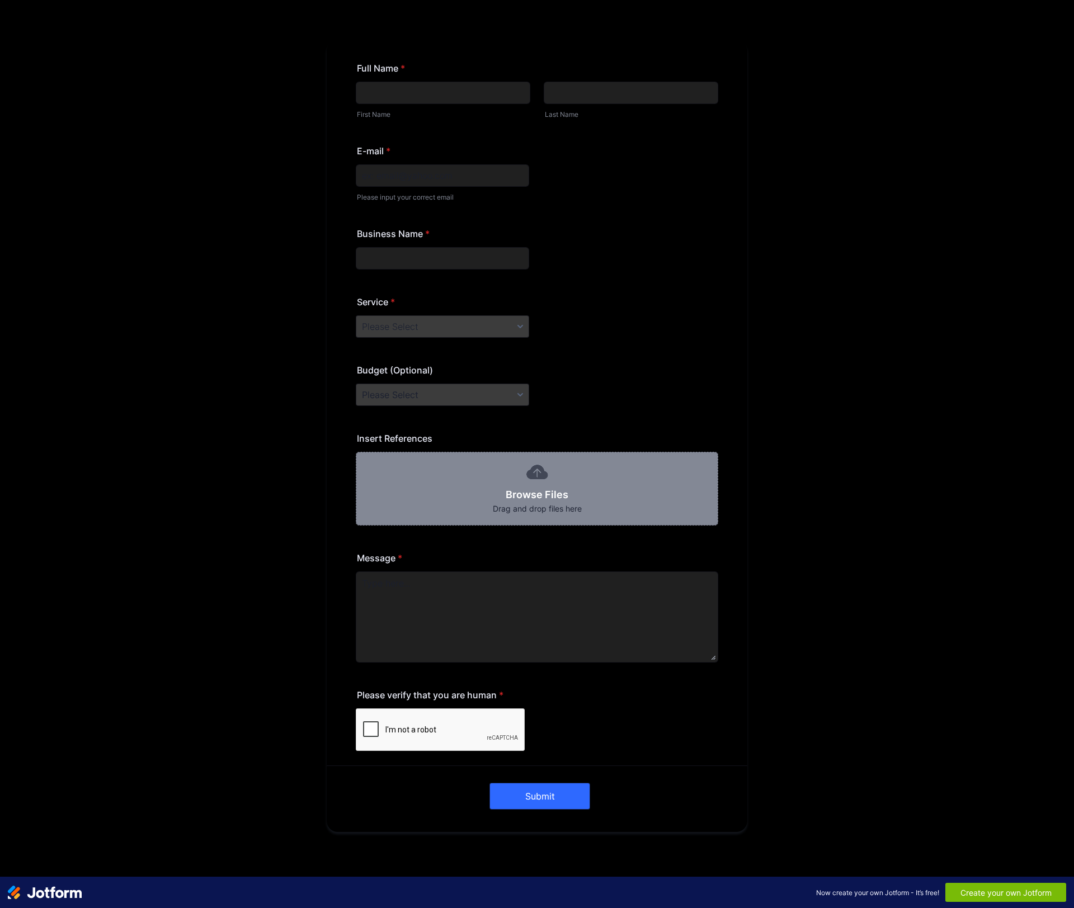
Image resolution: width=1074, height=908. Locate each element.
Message (379, 558)
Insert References (394, 438)
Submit (540, 796)
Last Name (561, 114)
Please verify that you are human (430, 695)
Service (376, 302)
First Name (373, 114)
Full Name (381, 68)
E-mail (373, 151)
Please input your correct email (405, 197)
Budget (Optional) (395, 370)
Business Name (393, 233)
